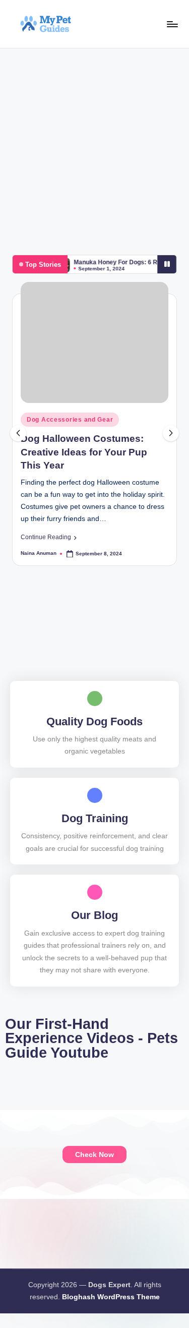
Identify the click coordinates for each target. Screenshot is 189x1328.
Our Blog (94, 915)
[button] (49, 537)
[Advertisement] (94, 148)
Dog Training (94, 818)
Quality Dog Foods (94, 721)
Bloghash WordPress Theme (111, 1297)
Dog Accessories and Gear (70, 419)
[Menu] (172, 24)
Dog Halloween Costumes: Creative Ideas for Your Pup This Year (84, 452)
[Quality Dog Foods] (94, 698)
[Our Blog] (94, 892)
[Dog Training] (94, 795)
